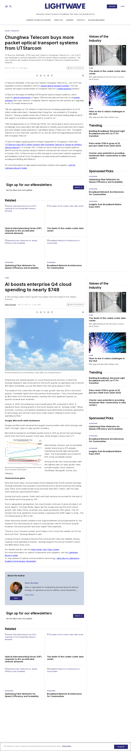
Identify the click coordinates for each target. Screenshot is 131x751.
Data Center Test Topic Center (45, 549)
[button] (6, 6)
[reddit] (48, 76)
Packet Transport (12, 31)
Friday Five (58, 20)
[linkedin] (41, 76)
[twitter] (44, 76)
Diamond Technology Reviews (38, 20)
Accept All (121, 747)
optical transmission (22, 97)
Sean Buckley (10, 305)
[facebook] (37, 76)
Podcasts (81, 20)
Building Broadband (96, 20)
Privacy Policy (66, 746)
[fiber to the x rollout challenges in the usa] (107, 95)
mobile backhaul (64, 89)
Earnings (70, 20)
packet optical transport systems (55, 86)
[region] (65, 747)
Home (91, 68)
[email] (52, 76)
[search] (10, 6)
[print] (83, 76)
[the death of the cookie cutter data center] (107, 55)
